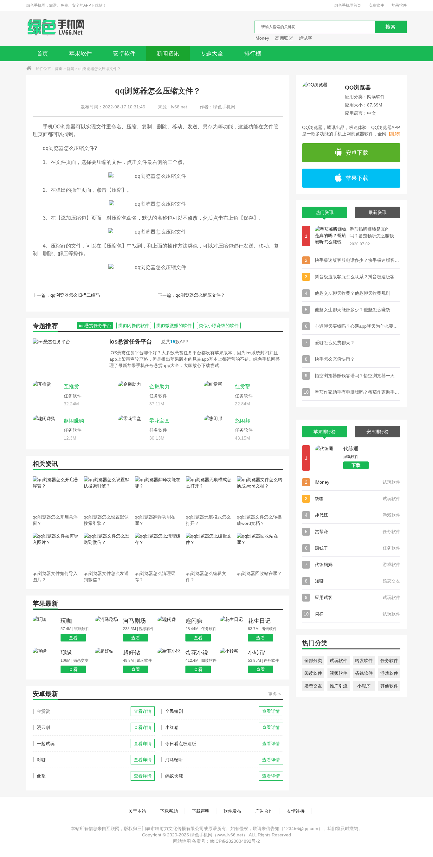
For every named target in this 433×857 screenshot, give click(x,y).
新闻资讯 (168, 53)
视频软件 (338, 673)
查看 (73, 637)
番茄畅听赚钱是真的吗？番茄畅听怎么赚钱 (372, 232)
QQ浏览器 (358, 87)
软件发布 (232, 811)
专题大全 (211, 53)
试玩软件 (338, 660)
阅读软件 (313, 673)
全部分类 (313, 660)
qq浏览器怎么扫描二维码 (75, 295)
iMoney (262, 38)
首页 (42, 53)
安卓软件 (376, 5)
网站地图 (182, 841)
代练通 (351, 448)
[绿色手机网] (56, 28)
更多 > (274, 694)
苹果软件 (399, 5)
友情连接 (296, 811)
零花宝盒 (159, 420)
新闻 (70, 69)
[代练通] (327, 458)
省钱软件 (364, 673)
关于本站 (137, 811)
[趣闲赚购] (47, 429)
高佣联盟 (284, 38)
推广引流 (338, 685)
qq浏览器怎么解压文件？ (200, 295)
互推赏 (71, 386)
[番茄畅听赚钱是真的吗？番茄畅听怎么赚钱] (330, 236)
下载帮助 (169, 811)
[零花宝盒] (132, 429)
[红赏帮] (218, 395)
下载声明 (201, 811)
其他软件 (389, 685)
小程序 (364, 685)
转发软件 (364, 660)
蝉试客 (305, 38)
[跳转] (394, 133)
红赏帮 (242, 386)
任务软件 (389, 660)
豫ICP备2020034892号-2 (235, 841)
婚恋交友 (313, 685)
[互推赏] (47, 395)
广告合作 (264, 811)
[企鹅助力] (132, 395)
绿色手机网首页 (347, 5)
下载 (356, 465)
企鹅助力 (159, 386)
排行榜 (252, 53)
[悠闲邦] (218, 429)
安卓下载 (357, 153)
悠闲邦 (242, 420)
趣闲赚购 (74, 420)
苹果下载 (357, 178)
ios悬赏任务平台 (130, 341)
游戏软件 (389, 673)
